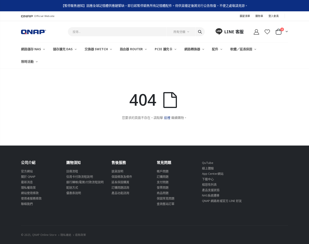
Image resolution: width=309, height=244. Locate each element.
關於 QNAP (28, 177)
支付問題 (163, 182)
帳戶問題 (163, 171)
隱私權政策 (28, 187)
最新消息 (27, 182)
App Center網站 (212, 174)
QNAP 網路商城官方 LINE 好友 (222, 201)
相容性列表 (209, 184)
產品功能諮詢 (120, 193)
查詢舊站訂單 (165, 204)
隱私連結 (65, 235)
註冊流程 (72, 171)
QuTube (207, 163)
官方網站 (27, 171)
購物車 (259, 16)
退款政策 (80, 235)
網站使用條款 (30, 193)
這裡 (167, 117)
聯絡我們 (27, 204)
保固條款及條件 (122, 177)
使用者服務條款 (31, 198)
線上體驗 (208, 168)
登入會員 (274, 16)
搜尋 (200, 31)
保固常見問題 (165, 198)
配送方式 (72, 187)
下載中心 (208, 179)
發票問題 (163, 187)
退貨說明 (117, 171)
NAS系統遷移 (210, 195)
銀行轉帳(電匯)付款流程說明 (85, 182)
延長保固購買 (120, 182)
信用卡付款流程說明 (79, 177)
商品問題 (163, 193)
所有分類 (179, 32)
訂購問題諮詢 (120, 187)
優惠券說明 (73, 193)
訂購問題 (163, 177)
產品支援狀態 (211, 190)
